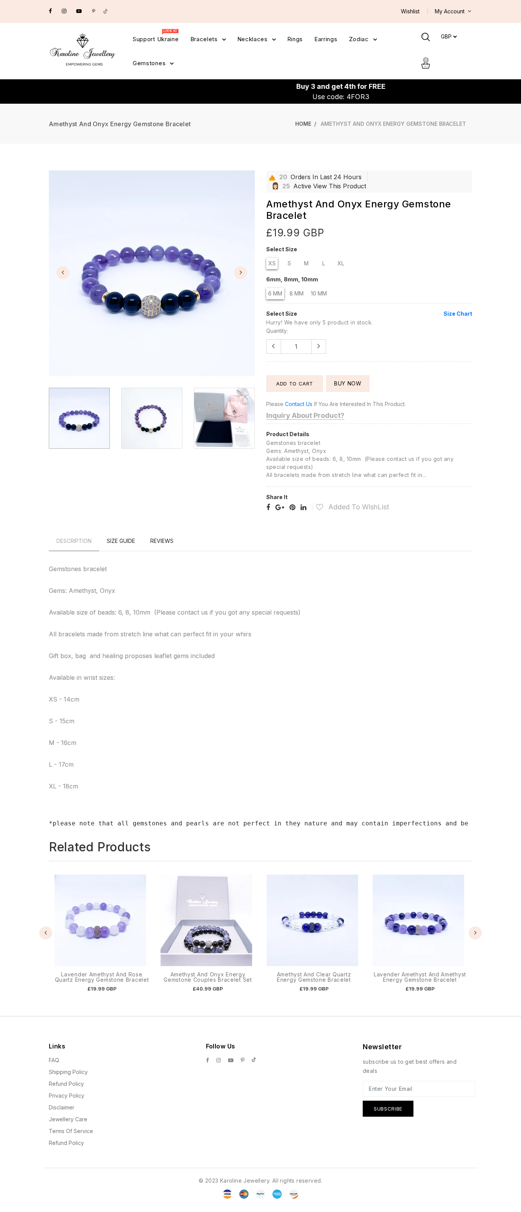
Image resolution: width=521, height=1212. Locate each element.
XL (341, 263)
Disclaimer (61, 1107)
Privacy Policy (66, 1095)
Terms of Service (71, 1131)
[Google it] (279, 507)
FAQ (54, 1060)
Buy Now (348, 383)
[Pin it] (292, 507)
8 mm (296, 293)
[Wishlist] (315, 508)
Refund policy (66, 1143)
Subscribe (388, 1109)
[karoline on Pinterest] (94, 11)
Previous (62, 272)
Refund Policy (66, 1083)
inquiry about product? (305, 415)
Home (303, 123)
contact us (298, 404)
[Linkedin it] (303, 507)
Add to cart (294, 383)
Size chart (458, 313)
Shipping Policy (68, 1072)
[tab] (74, 541)
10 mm (319, 293)
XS (272, 263)
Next (240, 272)
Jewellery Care (68, 1119)
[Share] (268, 507)
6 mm (275, 293)
